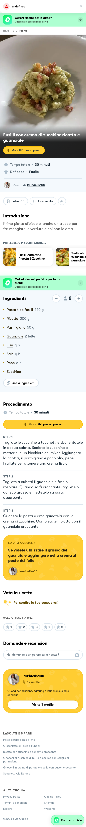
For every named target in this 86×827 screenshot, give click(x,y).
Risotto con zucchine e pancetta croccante (29, 751)
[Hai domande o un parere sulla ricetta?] (39, 655)
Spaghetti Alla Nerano (16, 773)
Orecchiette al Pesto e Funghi (21, 745)
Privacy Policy (12, 796)
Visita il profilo (43, 705)
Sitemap (49, 802)
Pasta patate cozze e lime (19, 739)
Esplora (7, 808)
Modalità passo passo (26, 150)
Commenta (45, 201)
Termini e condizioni (15, 802)
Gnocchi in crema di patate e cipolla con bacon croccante (39, 767)
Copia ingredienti (23, 383)
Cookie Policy (52, 796)
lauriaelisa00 (36, 185)
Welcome (49, 808)
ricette (8, 30)
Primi (23, 30)
